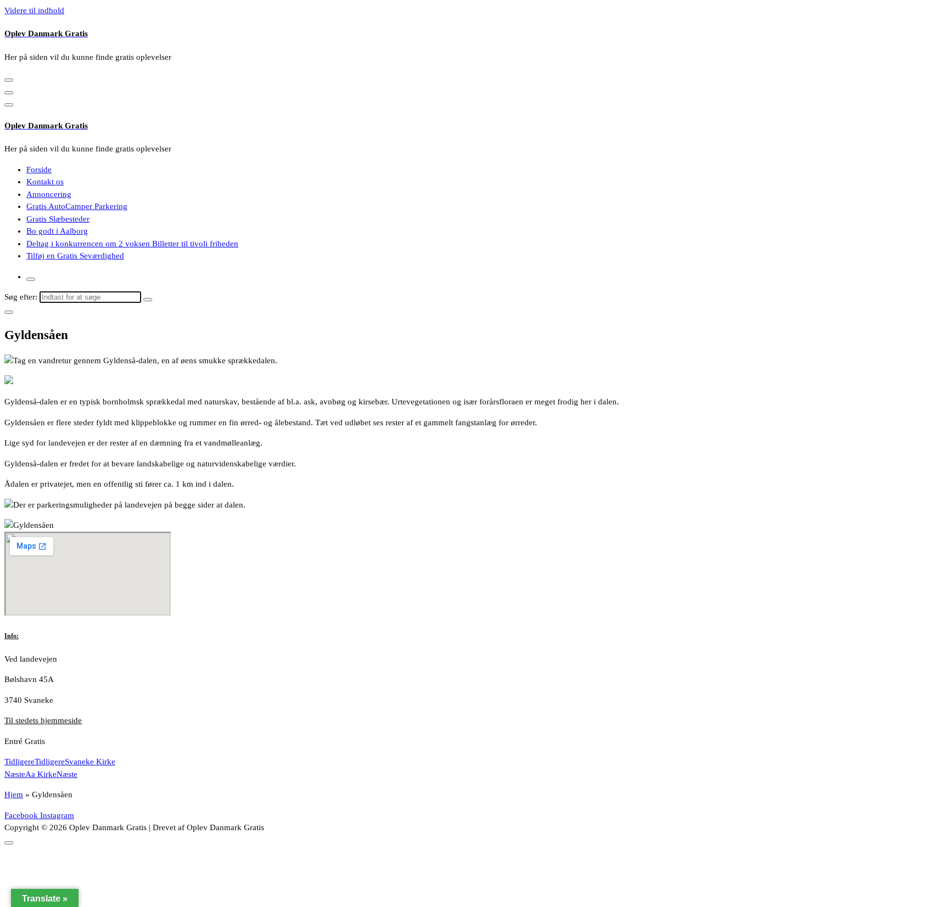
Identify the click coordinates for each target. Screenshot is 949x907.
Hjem (13, 794)
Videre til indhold (34, 10)
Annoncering (48, 194)
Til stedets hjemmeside (43, 720)
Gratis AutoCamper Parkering (76, 206)
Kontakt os (45, 181)
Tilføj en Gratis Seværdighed (75, 255)
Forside (39, 169)
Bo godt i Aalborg (57, 231)
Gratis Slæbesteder (58, 219)
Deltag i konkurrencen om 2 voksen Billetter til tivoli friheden (132, 243)
